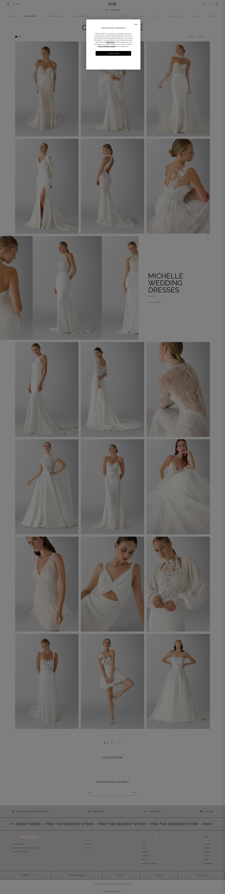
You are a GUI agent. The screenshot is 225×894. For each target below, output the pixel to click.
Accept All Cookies (113, 53)
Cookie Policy (110, 42)
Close (136, 24)
